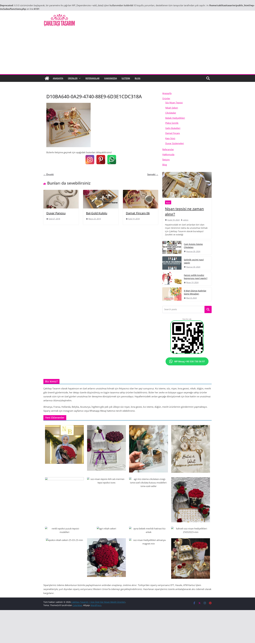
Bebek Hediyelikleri (175, 117)
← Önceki (48, 174)
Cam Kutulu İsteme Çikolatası (193, 246)
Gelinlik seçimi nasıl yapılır (194, 261)
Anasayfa (58, 78)
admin (185, 220)
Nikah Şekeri (171, 107)
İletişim (126, 78)
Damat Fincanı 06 (138, 213)
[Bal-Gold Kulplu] (100, 191)
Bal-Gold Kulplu (96, 213)
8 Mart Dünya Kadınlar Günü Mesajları (195, 292)
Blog (137, 78)
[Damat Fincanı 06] (140, 191)
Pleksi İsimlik (171, 122)
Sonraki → (152, 174)
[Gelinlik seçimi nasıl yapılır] (172, 263)
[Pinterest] (101, 159)
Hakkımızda (110, 78)
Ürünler (72, 78)
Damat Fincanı (172, 133)
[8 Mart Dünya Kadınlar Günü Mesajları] (172, 294)
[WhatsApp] (111, 159)
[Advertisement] (127, 52)
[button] (79, 78)
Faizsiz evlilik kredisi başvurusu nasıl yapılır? (195, 277)
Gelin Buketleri (172, 128)
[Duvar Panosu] (61, 191)
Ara (208, 309)
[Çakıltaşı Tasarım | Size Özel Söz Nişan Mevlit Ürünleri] (46, 78)
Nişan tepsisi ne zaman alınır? (184, 211)
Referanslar (92, 78)
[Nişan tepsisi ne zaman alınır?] (187, 185)
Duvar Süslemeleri (174, 143)
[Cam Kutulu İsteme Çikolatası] (172, 248)
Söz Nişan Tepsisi (174, 102)
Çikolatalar (170, 112)
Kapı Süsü (170, 138)
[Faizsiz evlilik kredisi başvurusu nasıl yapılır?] (172, 279)
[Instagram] (90, 159)
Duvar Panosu (56, 213)
